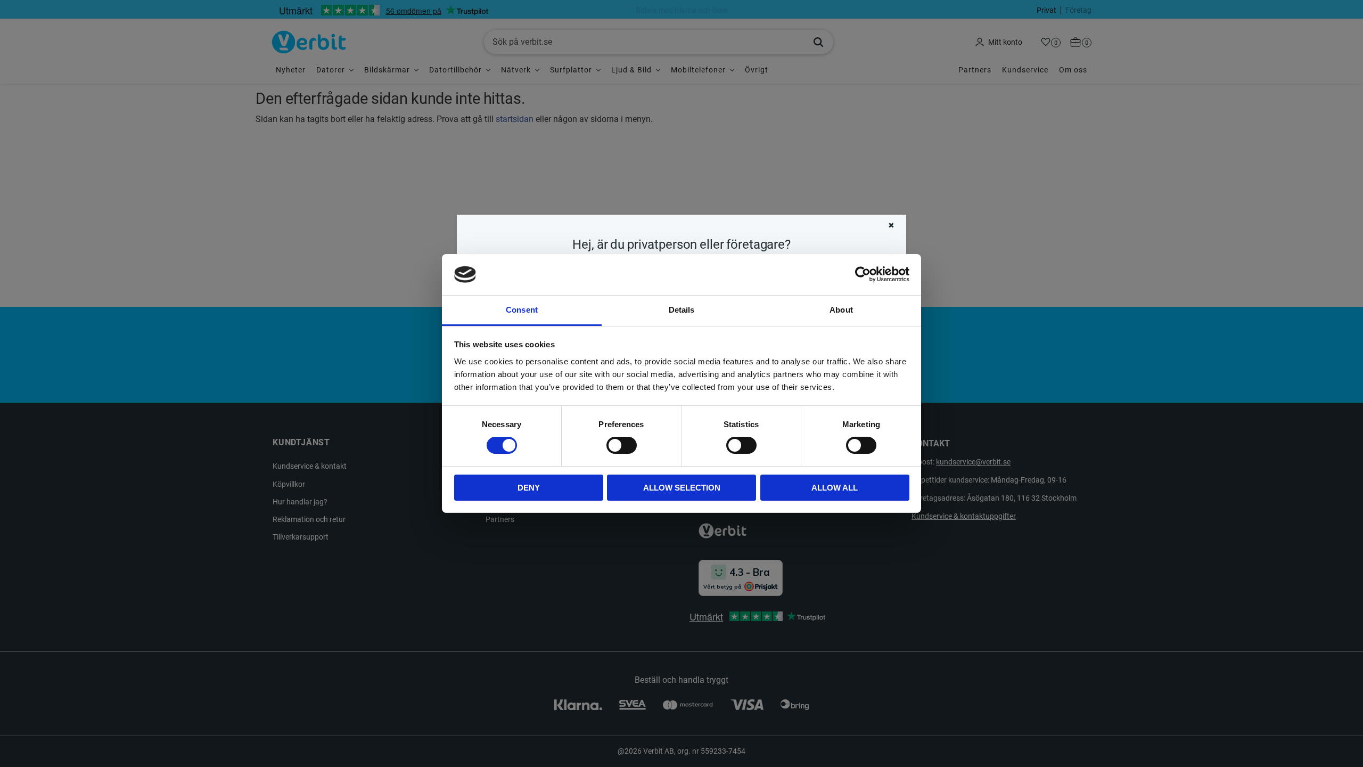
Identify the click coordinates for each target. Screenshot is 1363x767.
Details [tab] (682, 309)
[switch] (621, 445)
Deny (529, 487)
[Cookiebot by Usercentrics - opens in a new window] (862, 274)
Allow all (834, 487)
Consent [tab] (522, 309)
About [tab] (841, 309)
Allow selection (681, 487)
